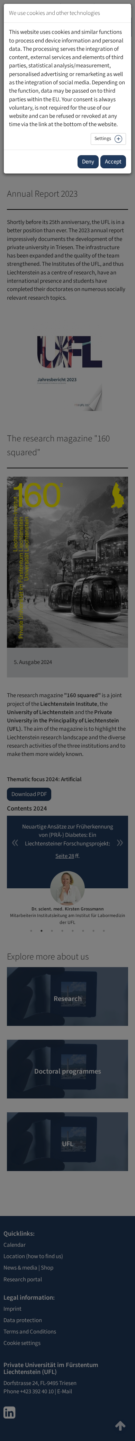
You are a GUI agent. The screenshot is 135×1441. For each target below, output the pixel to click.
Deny (88, 162)
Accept (113, 162)
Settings (102, 138)
